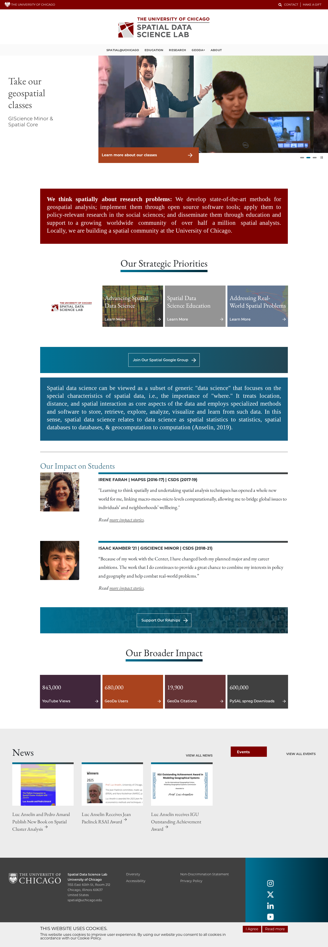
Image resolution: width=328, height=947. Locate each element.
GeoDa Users (132, 692)
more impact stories (126, 519)
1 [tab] (302, 157)
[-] (70, 306)
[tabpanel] (164, 104)
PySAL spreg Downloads (257, 692)
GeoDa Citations (195, 692)
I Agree (252, 929)
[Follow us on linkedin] (270, 908)
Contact (291, 4)
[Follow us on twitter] (270, 897)
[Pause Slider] (322, 157)
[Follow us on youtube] (270, 919)
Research (177, 50)
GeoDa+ (198, 50)
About (216, 50)
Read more (275, 929)
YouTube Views (70, 692)
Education (154, 50)
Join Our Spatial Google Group (160, 360)
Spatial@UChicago (122, 50)
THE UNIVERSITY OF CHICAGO (32, 4)
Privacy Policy (191, 881)
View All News (199, 755)
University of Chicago (85, 880)
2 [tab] (308, 157)
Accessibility (135, 881)
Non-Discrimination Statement (204, 874)
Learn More (132, 306)
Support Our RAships (160, 620)
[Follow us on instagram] (270, 885)
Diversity (133, 874)
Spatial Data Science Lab (87, 874)
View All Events (301, 754)
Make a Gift (312, 4)
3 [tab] (314, 157)
